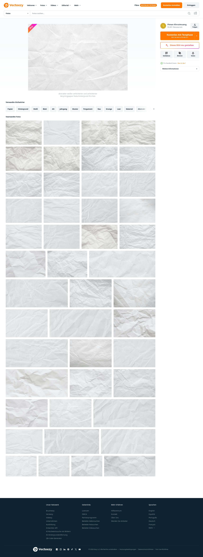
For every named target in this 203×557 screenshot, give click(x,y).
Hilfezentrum (116, 511)
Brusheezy (50, 511)
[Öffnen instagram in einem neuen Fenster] (61, 549)
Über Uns (115, 517)
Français (152, 524)
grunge (109, 109)
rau (99, 109)
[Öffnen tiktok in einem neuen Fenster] (72, 549)
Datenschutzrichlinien (145, 549)
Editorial (65, 5)
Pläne (137, 5)
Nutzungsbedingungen (128, 549)
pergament (87, 109)
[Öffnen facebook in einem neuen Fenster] (57, 549)
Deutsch (152, 521)
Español (152, 514)
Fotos (42, 5)
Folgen (194, 27)
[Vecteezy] (13, 5)
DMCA (84, 514)
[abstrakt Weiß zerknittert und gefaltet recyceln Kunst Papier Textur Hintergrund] (86, 466)
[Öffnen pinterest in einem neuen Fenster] (68, 549)
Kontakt (114, 514)
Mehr (76, 5)
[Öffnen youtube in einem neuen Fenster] (80, 549)
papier (10, 109)
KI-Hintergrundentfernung (56, 535)
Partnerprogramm (89, 517)
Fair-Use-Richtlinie (161, 549)
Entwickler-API (51, 528)
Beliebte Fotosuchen (90, 524)
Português (153, 517)
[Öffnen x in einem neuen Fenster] (76, 549)
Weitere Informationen (170, 69)
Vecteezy (49, 514)
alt (53, 109)
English (152, 511)
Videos (53, 5)
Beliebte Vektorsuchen (91, 521)
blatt (45, 109)
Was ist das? (182, 63)
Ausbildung (50, 524)
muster (75, 109)
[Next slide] (152, 109)
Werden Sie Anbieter (119, 521)
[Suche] (189, 13)
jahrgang (63, 109)
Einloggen (191, 5)
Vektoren (31, 5)
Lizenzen (85, 511)
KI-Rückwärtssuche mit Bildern (58, 531)
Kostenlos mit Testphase (180, 35)
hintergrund (23, 109)
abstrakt (141, 109)
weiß (35, 109)
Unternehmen (51, 521)
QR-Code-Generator (54, 538)
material (129, 109)
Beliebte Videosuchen (90, 528)
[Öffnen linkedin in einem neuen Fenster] (64, 549)
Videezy (49, 517)
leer (119, 109)
